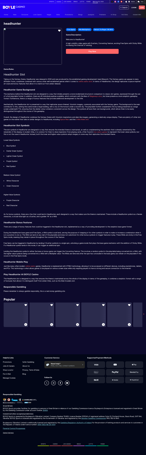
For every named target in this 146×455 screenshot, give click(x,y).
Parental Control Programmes (14, 428)
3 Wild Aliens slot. (82, 119)
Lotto (91, 444)
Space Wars (64, 119)
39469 (45, 410)
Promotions (7, 362)
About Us (26, 366)
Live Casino (67, 444)
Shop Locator (8, 370)
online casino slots (85, 81)
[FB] (118, 2)
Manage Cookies (9, 378)
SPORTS (51, 1)
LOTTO (82, 1)
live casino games (100, 132)
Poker (103, 444)
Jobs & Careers (8, 366)
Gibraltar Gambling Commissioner (93, 418)
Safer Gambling (28, 362)
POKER (88, 1)
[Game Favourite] (59, 30)
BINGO (76, 1)
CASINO (58, 1)
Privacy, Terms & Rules (30, 370)
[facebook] (60, 383)
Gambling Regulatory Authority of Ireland (76, 423)
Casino (55, 444)
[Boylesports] (14, 7)
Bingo (79, 444)
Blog (24, 374)
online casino (30, 266)
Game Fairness (8, 433)
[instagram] (53, 383)
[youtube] (67, 383)
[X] (112, 2)
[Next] (144, 314)
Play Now (92, 51)
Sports (43, 444)
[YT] (121, 2)
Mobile (133, 1)
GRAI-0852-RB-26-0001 (46, 425)
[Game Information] (26, 324)
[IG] (115, 2)
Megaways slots (96, 96)
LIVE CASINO (67, 1)
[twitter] (46, 383)
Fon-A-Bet (7, 374)
